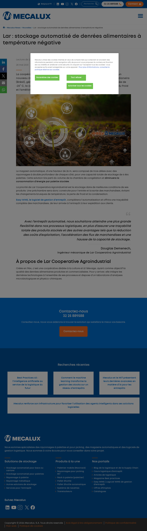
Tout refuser (76, 77)
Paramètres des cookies (47, 77)
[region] (74, 73)
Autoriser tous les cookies (80, 86)
